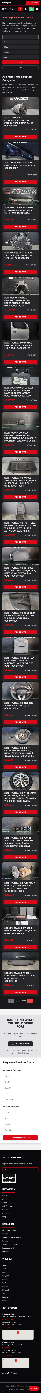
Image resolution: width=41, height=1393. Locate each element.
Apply (20, 62)
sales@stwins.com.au (9, 1322)
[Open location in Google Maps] (18, 1335)
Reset (20, 67)
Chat (35, 1389)
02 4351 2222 (7, 1348)
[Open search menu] (20, 9)
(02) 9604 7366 (22, 1044)
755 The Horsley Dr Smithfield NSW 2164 (18, 1317)
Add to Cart (20, 137)
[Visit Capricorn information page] (6, 2)
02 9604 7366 (7, 1319)
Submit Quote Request (20, 1138)
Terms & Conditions (26, 1389)
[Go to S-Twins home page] (10, 8)
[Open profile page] (26, 9)
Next (29, 1001)
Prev (11, 1001)
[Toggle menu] (37, 9)
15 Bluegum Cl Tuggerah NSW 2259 (15, 1345)
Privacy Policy (13, 1389)
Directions (8, 1327)
